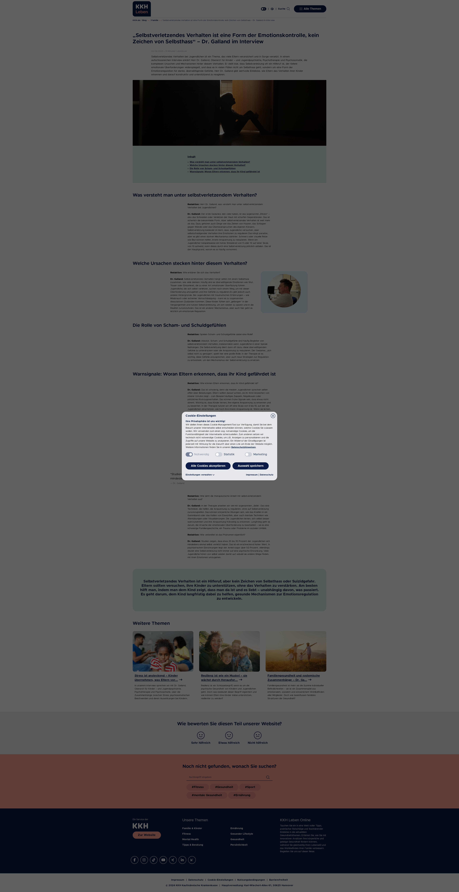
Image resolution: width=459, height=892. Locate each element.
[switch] (218, 454)
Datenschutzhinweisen (243, 447)
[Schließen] (273, 416)
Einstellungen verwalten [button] (199, 475)
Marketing (260, 454)
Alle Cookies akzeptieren (208, 465)
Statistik (229, 454)
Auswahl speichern (250, 465)
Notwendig (201, 454)
